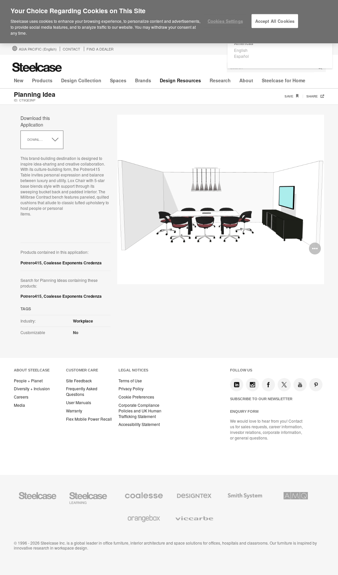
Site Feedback (79, 380)
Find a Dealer (100, 49)
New (18, 80)
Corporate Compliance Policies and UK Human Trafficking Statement (139, 410)
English (241, 50)
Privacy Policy (131, 388)
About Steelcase (32, 370)
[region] (169, 22)
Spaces (118, 80)
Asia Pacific (38, 49)
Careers (21, 397)
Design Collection (81, 80)
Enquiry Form (244, 411)
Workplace (83, 321)
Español (241, 56)
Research (220, 80)
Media (19, 405)
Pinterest (315, 384)
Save (289, 96)
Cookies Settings (225, 21)
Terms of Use (130, 380)
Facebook (268, 384)
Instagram (252, 384)
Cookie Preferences (136, 397)
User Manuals (78, 402)
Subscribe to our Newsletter (261, 399)
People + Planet (28, 380)
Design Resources (180, 80)
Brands (143, 80)
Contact (71, 49)
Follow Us (241, 370)
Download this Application (35, 121)
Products (42, 80)
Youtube (300, 384)
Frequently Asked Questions (81, 391)
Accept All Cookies (274, 21)
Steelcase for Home (283, 80)
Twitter (284, 384)
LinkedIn (236, 384)
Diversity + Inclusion (32, 388)
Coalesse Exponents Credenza (73, 263)
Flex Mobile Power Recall (89, 419)
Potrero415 (31, 263)
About (246, 80)
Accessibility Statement (139, 424)
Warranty (74, 410)
